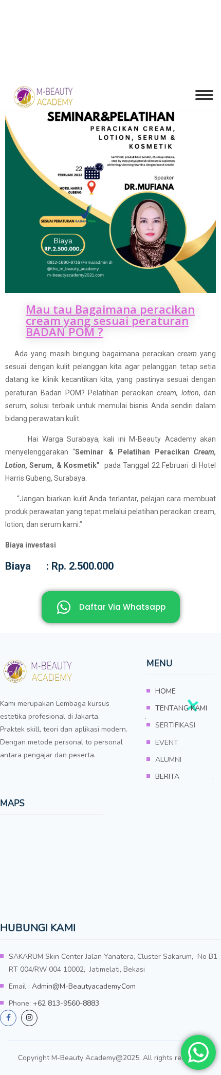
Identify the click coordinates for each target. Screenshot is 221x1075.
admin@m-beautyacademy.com (84, 986)
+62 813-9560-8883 (66, 1003)
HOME (165, 691)
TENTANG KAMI (181, 708)
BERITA (167, 776)
